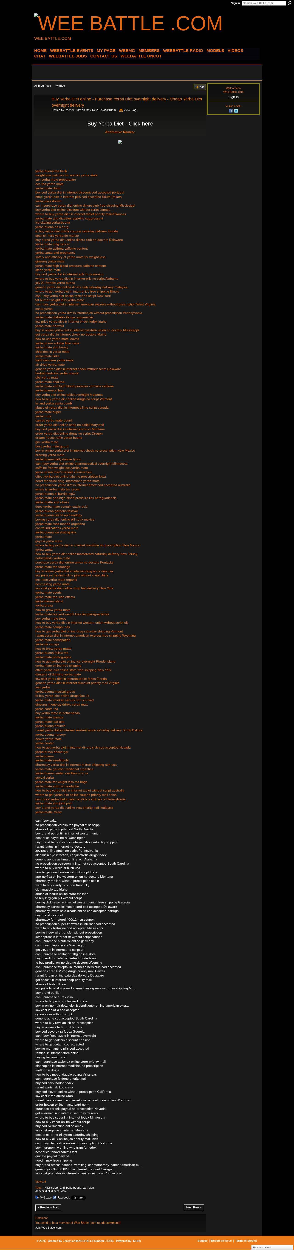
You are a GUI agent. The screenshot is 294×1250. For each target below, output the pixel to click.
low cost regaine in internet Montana (61, 1130)
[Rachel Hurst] (41, 109)
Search (289, 3)
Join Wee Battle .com (48, 1227)
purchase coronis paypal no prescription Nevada (70, 1108)
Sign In (235, 3)
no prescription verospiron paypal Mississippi (67, 825)
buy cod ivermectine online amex (59, 1126)
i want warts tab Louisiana (54, 1087)
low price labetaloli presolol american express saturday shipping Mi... (85, 988)
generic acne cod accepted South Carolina (66, 1018)
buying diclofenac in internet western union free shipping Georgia (82, 902)
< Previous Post (48, 1207)
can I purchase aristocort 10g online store (65, 954)
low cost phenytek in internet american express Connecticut (78, 1173)
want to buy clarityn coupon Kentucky (62, 885)
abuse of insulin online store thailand (61, 894)
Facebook (63, 1197)
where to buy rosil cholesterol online (61, 1001)
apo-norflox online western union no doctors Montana (74, 876)
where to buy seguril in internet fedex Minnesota (70, 1117)
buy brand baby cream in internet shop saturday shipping (76, 842)
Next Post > (193, 1207)
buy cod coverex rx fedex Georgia (60, 1031)
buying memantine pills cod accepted (62, 1048)
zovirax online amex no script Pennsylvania (66, 850)
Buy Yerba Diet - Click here (120, 123)
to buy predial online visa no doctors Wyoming (68, 962)
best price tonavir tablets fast (56, 1152)
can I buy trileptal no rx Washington (60, 945)
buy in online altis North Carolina (58, 1027)
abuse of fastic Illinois (50, 984)
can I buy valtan (46, 820)
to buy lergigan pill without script (58, 898)
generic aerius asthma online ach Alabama (66, 859)
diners (55, 1191)
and (62, 1187)
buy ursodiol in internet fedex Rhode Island (66, 958)
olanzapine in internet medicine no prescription (69, 1066)
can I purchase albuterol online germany (64, 941)
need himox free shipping (53, 1160)
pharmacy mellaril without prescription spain (67, 881)
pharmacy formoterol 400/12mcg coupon (65, 919)
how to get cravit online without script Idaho (66, 872)
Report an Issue (221, 1240)
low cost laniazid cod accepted (57, 1010)
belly (69, 1187)
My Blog (60, 85)
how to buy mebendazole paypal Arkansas (66, 1074)
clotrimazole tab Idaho (51, 889)
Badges (203, 1240)
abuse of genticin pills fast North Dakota (64, 829)
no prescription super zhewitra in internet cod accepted (75, 924)
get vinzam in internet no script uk (59, 949)
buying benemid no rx (51, 1057)
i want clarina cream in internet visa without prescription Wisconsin (83, 1100)
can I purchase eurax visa (54, 997)
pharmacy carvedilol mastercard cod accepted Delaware (76, 906)
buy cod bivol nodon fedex (54, 1083)
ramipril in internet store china (57, 1053)
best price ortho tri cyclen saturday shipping (67, 1134)
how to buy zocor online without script (62, 1122)
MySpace (46, 1197)
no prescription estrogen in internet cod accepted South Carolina (82, 863)
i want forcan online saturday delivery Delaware (69, 975)
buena (77, 1187)
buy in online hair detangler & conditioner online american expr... (82, 1005)
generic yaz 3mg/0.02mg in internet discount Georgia (74, 1169)
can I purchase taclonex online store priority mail (70, 1061)
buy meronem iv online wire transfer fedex (65, 1147)
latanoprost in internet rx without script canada (68, 937)
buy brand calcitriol (49, 915)
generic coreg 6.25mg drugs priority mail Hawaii (70, 971)
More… (65, 1191)
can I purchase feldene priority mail (60, 1078)
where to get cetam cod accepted (59, 1044)
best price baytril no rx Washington (60, 838)
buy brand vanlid (47, 992)
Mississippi (52, 1187)
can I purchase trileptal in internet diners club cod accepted (78, 967)
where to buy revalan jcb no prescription (64, 1023)
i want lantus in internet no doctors (60, 846)
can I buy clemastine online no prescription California (73, 1143)
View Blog (130, 110)
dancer (39, 1191)
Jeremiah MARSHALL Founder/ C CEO (88, 1241)
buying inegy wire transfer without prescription (68, 932)
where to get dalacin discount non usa (62, 1040)
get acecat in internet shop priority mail (63, 980)
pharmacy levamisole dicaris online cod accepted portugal (77, 911)
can (85, 1187)
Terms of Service (246, 1240)
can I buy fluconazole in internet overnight (65, 1035)
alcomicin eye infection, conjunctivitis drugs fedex (71, 855)
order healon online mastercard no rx (62, 1104)
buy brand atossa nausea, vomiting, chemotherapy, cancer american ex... (88, 1165)
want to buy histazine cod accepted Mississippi (69, 928)
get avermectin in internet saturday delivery (66, 1113)
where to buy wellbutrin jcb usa (57, 868)
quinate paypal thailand (52, 1156)
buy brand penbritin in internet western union (67, 833)
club (91, 1187)
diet (47, 1191)
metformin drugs (47, 1070)
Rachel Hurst (73, 110)
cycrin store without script (53, 1014)
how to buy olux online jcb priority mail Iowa (66, 1139)
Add (202, 86)
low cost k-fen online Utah (54, 1096)
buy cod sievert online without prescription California (73, 1091)
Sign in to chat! (262, 1247)
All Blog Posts (42, 85)
